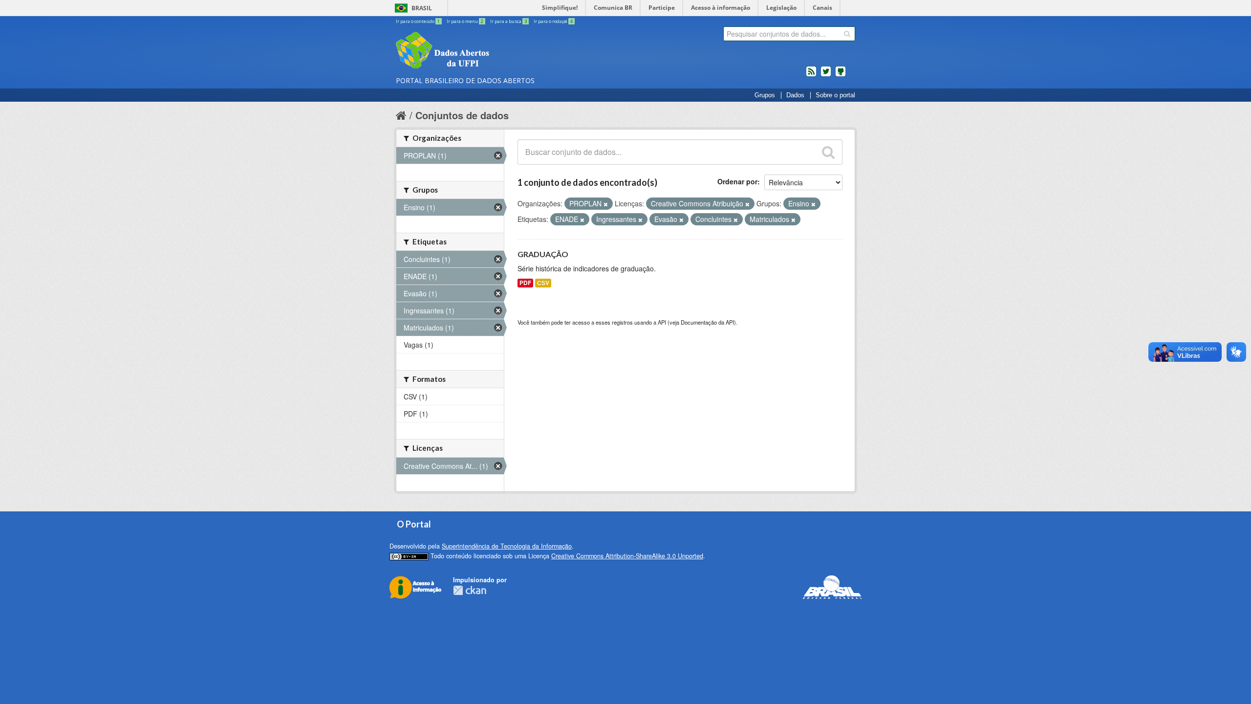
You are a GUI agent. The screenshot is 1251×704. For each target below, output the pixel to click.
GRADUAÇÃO (543, 254)
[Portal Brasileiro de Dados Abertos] (501, 51)
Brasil (421, 8)
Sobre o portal (835, 95)
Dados (795, 95)
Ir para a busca (508, 21)
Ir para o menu (465, 21)
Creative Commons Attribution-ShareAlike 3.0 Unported (627, 555)
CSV (543, 283)
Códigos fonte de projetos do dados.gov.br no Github (840, 75)
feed (811, 75)
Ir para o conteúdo (418, 21)
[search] (847, 34)
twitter (826, 75)
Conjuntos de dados (462, 115)
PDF (525, 283)
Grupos (765, 95)
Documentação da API (707, 322)
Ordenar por (737, 181)
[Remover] (606, 204)
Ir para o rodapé (553, 21)
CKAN (469, 590)
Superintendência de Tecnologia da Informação (507, 546)
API (662, 322)
